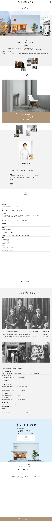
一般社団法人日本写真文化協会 (9, 248)
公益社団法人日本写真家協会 (8, 247)
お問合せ (39, 476)
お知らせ (34, 476)
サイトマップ (23, 477)
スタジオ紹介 (13, 476)
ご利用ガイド (27, 476)
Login (26, 519)
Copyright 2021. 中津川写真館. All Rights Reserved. (26, 518)
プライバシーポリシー (15, 477)
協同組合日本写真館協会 (7, 250)
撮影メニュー (20, 476)
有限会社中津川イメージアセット (9, 206)
